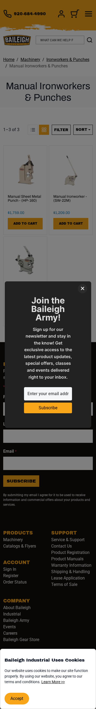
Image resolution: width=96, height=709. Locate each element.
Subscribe (48, 407)
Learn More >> (53, 682)
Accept (16, 698)
